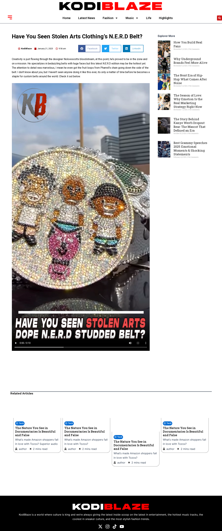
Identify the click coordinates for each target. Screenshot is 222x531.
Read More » (179, 55)
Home (67, 18)
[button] (219, 17)
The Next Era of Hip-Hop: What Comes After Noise (190, 79)
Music (130, 18)
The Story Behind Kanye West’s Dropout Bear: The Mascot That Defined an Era (189, 124)
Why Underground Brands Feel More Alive (190, 61)
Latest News (86, 18)
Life (148, 18)
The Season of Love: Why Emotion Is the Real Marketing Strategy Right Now (188, 101)
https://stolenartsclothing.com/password (35, 352)
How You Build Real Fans (188, 44)
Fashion (108, 18)
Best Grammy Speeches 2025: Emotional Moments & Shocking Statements (190, 148)
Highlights (166, 18)
